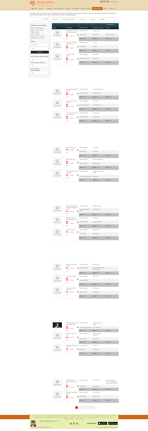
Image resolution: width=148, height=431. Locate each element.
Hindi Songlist (97, 8)
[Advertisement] (71, 76)
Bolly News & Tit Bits (111, 415)
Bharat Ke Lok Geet (70, 229)
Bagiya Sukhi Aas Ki (70, 159)
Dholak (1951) (82, 386)
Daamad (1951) (82, 396)
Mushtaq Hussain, (97, 333)
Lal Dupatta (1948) (83, 280)
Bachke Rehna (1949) (84, 58)
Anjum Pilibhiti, (96, 267)
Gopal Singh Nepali (97, 221)
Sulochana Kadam (83, 30)
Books (82, 418)
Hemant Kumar (96, 229)
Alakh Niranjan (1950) (84, 105)
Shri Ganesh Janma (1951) (85, 176)
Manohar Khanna (97, 105)
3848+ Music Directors (38, 36)
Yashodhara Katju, (113, 381)
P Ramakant (96, 147)
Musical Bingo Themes (93, 417)
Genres (102, 19)
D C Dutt (95, 42)
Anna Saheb (95, 54)
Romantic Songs (110, 34)
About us (41, 8)
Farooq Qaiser (96, 116)
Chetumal (95, 335)
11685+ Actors (35, 32)
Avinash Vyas (96, 288)
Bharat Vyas (95, 176)
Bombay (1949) (82, 338)
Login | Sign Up (114, 1)
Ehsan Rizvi (95, 58)
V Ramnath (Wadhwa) (98, 89)
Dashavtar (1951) (83, 292)
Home (35, 8)
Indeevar (95, 46)
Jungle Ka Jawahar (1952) (85, 327)
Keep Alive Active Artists (49, 415)
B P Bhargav (96, 292)
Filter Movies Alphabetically (40, 56)
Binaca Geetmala (86, 8)
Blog (105, 8)
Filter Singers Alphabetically (35, 69)
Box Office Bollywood (98, 415)
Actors (92, 19)
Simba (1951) (82, 46)
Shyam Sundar (96, 30)
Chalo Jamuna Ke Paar (71, 276)
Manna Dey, (95, 171)
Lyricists (82, 19)
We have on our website (38, 25)
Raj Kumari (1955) (83, 267)
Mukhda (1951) (82, 34)
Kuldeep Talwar (96, 93)
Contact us (112, 8)
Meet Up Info (57, 417)
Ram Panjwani (96, 392)
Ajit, (107, 383)
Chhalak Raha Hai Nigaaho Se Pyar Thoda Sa (71, 382)
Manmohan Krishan (112, 383)
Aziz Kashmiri (96, 34)
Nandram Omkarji (97, 206)
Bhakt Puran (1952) (83, 221)
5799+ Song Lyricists (37, 38)
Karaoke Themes (81, 417)
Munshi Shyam (96, 209)
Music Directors (69, 19)
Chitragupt (95, 217)
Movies (45, 19)
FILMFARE (67, 8)
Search (33, 41)
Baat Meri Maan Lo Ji (71, 147)
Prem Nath (95, 101)
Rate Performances (69, 418)
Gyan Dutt (95, 276)
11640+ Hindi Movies (37, 28)
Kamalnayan (96, 338)
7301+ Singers (35, 34)
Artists (55, 19)
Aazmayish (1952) (83, 116)
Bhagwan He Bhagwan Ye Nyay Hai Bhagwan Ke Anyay (72, 207)
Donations (72, 417)
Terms (102, 427)
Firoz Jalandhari (96, 327)
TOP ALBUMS (75, 8)
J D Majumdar (96, 112)
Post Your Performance (107, 417)
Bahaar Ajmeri (96, 396)
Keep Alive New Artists (62, 415)
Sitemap (106, 427)
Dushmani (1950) (83, 93)
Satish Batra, (109, 380)
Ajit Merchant (96, 264)
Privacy (98, 427)
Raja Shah (57, 421)
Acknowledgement (113, 427)
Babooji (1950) (82, 151)
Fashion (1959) (82, 233)
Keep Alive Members (75, 415)
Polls (77, 418)
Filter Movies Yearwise (38, 62)
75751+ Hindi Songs (37, 30)
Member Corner (87, 415)
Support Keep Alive (39, 417)
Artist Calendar (58, 8)
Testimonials (49, 417)
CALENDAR (49, 8)
